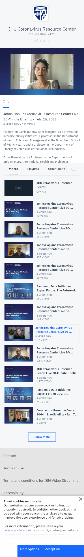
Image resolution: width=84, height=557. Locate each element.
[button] (80, 499)
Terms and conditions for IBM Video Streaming (40, 480)
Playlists (33, 169)
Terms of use (13, 468)
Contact (9, 455)
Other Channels (58, 169)
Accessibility (13, 492)
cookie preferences (18, 530)
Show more (42, 437)
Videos (13, 169)
